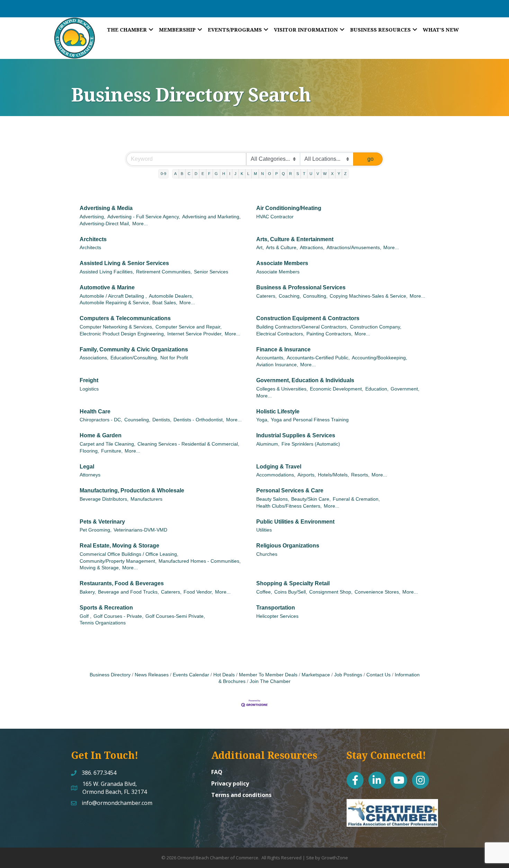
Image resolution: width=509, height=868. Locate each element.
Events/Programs (235, 29)
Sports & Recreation (106, 608)
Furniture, (112, 451)
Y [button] (339, 174)
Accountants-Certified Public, (318, 357)
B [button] (182, 174)
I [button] (229, 174)
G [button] (216, 174)
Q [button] (283, 174)
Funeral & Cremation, (356, 499)
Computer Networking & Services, (116, 327)
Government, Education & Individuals (305, 380)
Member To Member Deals (268, 674)
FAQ (216, 772)
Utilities (264, 530)
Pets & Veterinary (102, 522)
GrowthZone (334, 857)
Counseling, (137, 419)
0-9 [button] (163, 174)
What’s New (441, 29)
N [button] (262, 174)
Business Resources (380, 29)
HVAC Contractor (275, 216)
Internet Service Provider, (195, 333)
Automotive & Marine (107, 287)
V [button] (317, 174)
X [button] (332, 174)
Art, (260, 247)
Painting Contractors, (329, 333)
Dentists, (161, 419)
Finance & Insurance (283, 349)
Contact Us (378, 674)
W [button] (325, 174)
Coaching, (290, 296)
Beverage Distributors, (104, 499)
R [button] (290, 174)
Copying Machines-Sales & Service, (369, 296)
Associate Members (282, 263)
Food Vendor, (198, 592)
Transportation (275, 608)
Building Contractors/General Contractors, (302, 327)
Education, (377, 389)
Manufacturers (146, 499)
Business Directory (110, 674)
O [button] (269, 174)
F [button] (209, 174)
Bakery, (88, 592)
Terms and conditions (241, 795)
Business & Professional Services (301, 287)
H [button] (223, 174)
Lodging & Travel (278, 467)
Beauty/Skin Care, (311, 499)
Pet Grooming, (95, 530)
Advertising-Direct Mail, (105, 223)
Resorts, (360, 474)
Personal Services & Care (289, 490)
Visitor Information (306, 29)
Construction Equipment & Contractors (307, 318)
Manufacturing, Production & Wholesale (132, 490)
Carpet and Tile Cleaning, (107, 444)
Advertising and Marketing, (211, 216)
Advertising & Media (106, 208)
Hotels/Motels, (333, 474)
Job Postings (348, 674)
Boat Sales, (164, 302)
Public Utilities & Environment (295, 522)
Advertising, (92, 216)
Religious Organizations (287, 546)
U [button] (311, 174)
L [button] (248, 174)
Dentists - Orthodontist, (198, 419)
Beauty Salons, (272, 499)
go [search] (370, 159)
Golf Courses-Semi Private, (175, 616)
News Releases (152, 674)
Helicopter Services (277, 616)
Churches (266, 554)
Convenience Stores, (377, 592)
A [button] (175, 174)
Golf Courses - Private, (118, 616)
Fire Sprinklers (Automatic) (311, 444)
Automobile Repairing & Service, (115, 302)
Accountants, (270, 357)
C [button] (189, 174)
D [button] (196, 174)
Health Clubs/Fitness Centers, (289, 506)
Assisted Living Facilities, (107, 271)
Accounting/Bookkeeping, (379, 357)
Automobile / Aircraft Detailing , (113, 296)
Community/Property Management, (118, 561)
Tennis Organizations (103, 622)
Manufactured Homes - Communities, (200, 561)
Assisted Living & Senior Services (124, 263)
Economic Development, (336, 389)
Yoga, (262, 419)
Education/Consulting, (134, 357)
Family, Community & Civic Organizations (134, 349)
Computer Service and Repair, (188, 327)
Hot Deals (224, 674)
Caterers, (266, 296)
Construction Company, (375, 327)
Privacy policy (230, 783)
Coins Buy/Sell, (290, 592)
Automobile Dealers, (171, 296)
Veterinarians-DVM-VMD (140, 530)
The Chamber (127, 29)
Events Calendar (191, 674)
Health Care (95, 411)
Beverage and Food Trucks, (128, 592)
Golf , (85, 616)
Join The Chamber (270, 681)
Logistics (89, 389)
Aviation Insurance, (277, 364)
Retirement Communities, (164, 271)
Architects (93, 239)
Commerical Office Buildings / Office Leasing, (129, 554)
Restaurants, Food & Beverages (122, 583)
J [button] (235, 174)
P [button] (276, 174)
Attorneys (90, 474)
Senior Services (211, 271)
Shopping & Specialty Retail (293, 583)
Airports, (306, 474)
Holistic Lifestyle (278, 411)
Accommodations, (275, 474)
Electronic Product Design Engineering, (122, 333)
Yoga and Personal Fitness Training (310, 419)
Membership (177, 29)
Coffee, (264, 592)
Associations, (94, 357)
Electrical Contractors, (280, 333)
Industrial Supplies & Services (295, 435)
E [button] (203, 174)
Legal (87, 467)
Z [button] (345, 174)
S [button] (297, 174)
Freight (89, 380)
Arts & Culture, (282, 247)
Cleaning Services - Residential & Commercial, (188, 444)
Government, (405, 389)
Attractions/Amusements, (354, 247)
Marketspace (316, 674)
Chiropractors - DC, (101, 419)
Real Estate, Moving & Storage (119, 546)
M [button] (255, 174)
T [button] (304, 174)
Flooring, (89, 451)
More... (140, 223)
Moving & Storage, (100, 567)
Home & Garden (101, 435)
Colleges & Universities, (282, 389)
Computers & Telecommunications (125, 318)
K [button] (242, 174)
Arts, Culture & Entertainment (294, 239)
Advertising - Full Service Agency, (143, 216)
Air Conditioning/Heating (288, 208)
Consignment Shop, (330, 592)
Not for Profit (174, 357)
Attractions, (312, 247)
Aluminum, (267, 444)
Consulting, (315, 296)
